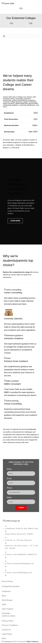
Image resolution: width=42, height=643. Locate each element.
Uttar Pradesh (7, 609)
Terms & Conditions (10, 625)
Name (9, 469)
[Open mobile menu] (37, 3)
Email (9, 479)
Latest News (7, 634)
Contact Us (6, 630)
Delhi (4, 604)
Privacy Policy (8, 621)
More (4, 638)
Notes (9, 497)
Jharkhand (6, 591)
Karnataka (6, 613)
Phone (10, 488)
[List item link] (21, 552)
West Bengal (7, 600)
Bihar (4, 596)
